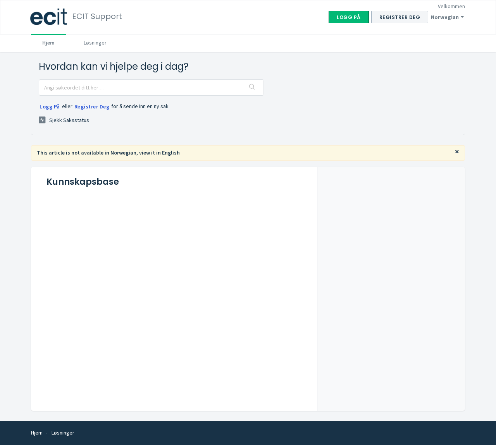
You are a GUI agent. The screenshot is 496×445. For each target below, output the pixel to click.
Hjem (48, 42)
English (171, 152)
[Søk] (252, 87)
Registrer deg (92, 106)
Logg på (50, 106)
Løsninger (95, 42)
